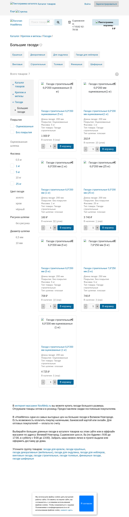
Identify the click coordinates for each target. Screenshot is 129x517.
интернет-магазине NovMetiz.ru (33, 405)
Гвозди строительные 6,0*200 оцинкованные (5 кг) (57, 112)
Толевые (58, 64)
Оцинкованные (25, 126)
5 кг (18, 172)
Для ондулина (60, 54)
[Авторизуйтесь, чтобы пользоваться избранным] (40, 45)
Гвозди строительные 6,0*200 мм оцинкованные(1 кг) (100, 112)
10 (97, 142)
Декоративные (37, 54)
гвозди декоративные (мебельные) (33, 452)
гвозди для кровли (53, 449)
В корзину (65, 146)
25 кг (18, 184)
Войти (87, 4)
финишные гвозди (90, 455)
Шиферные (96, 64)
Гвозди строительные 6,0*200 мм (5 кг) (57, 270)
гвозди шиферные (23, 458)
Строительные (38, 64)
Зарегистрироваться (106, 4)
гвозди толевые (69, 455)
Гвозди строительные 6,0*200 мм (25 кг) (100, 191)
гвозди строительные (46, 455)
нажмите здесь (67, 510)
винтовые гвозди (22, 455)
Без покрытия (24, 132)
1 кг (18, 166)
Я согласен (86, 503)
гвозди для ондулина (66, 452)
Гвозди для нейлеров (87, 54)
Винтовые (17, 64)
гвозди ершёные (75, 449)
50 (54, 221)
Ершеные (17, 54)
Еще (13, 11)
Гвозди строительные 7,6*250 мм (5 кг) (100, 270)
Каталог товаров (47, 4)
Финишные (76, 64)
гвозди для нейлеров (92, 452)
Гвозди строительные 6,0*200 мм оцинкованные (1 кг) (57, 348)
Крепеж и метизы (20, 94)
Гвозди (19, 102)
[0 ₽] (105, 22)
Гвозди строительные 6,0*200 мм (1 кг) (57, 191)
